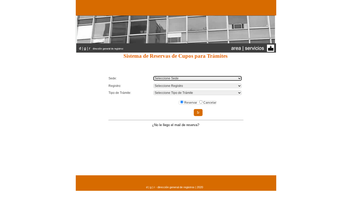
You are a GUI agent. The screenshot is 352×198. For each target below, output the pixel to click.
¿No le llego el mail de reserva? (175, 125)
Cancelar (209, 102)
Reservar (190, 102)
